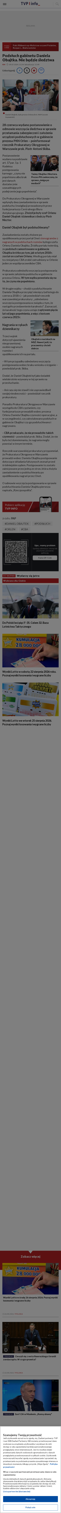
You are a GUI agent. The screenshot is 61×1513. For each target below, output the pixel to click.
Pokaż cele (30, 1507)
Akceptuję (30, 1499)
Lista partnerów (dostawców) (16, 1491)
